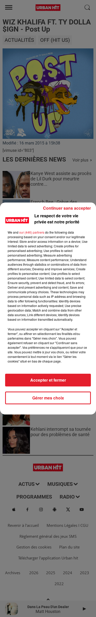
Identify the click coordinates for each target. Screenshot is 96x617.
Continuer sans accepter (67, 208)
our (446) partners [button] (31, 232)
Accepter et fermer (48, 380)
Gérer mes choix (48, 398)
